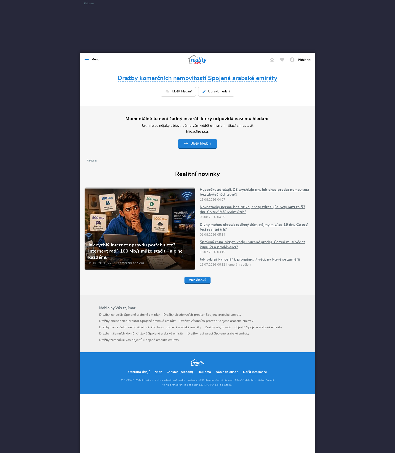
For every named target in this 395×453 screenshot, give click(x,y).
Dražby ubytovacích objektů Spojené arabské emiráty (243, 327)
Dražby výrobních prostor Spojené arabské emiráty (216, 321)
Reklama (204, 372)
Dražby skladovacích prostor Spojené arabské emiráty (202, 314)
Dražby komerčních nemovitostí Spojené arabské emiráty (197, 78)
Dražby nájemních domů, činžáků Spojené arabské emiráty (141, 333)
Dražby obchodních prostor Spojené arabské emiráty (137, 321)
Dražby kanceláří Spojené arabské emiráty (129, 314)
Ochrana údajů (139, 372)
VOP (158, 372)
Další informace (255, 372)
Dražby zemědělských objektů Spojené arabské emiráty (139, 340)
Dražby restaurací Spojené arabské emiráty (218, 333)
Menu (95, 59)
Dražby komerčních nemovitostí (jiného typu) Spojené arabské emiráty (150, 327)
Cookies (173, 372)
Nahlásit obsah (227, 372)
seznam (186, 372)
